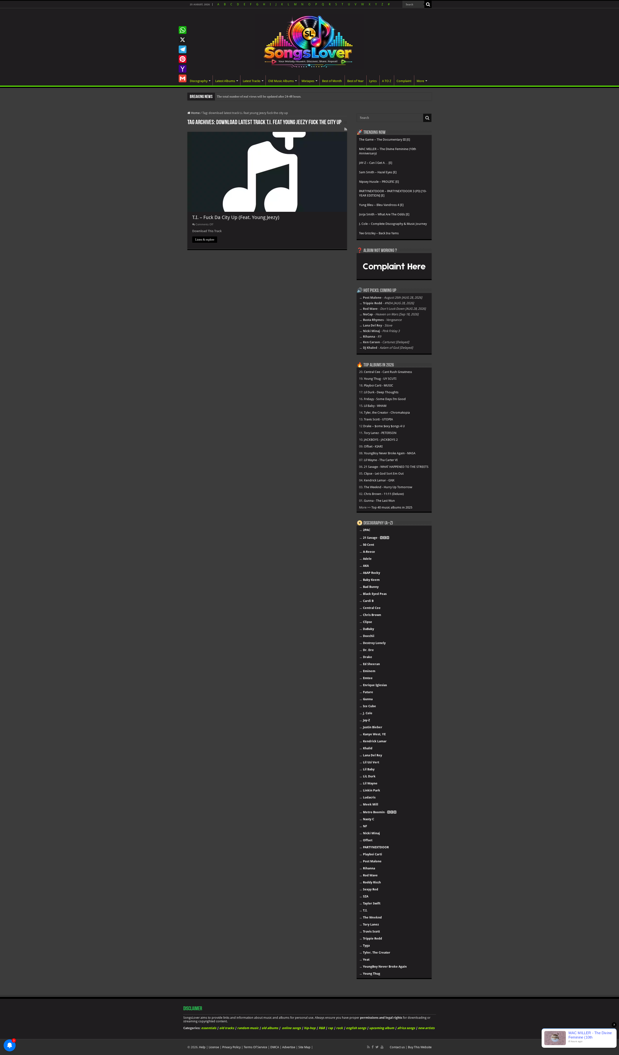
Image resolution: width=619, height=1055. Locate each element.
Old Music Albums (281, 81)
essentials (208, 1028)
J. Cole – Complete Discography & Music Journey (393, 224)
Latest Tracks (251, 81)
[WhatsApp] (182, 30)
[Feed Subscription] (345, 129)
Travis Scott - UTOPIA (378, 419)
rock (339, 1028)
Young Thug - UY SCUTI (380, 378)
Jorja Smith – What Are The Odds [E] (384, 214)
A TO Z (386, 81)
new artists (426, 1028)
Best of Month (332, 81)
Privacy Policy (231, 1047)
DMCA (274, 1047)
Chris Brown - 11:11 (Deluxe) (384, 494)
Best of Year (355, 81)
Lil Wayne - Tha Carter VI (381, 460)
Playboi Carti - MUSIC (378, 385)
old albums (270, 1028)
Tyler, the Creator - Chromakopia (387, 412)
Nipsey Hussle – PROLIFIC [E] (379, 181)
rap (330, 1028)
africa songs (406, 1028)
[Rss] (368, 1047)
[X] (182, 40)
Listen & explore (204, 239)
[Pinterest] (182, 59)
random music (247, 1028)
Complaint (404, 81)
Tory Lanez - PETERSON (380, 433)
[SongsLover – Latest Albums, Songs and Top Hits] (309, 40)
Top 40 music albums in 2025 (391, 507)
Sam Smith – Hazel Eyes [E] (378, 172)
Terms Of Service (255, 1047)
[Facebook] (372, 1047)
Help (202, 1047)
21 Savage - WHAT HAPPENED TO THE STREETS (396, 467)
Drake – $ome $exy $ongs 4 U (384, 426)
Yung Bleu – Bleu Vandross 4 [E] (381, 205)
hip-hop (310, 1028)
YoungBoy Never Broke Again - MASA (389, 453)
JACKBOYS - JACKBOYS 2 (381, 439)
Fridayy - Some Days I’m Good (385, 399)
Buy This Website (420, 1047)
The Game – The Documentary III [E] (384, 139)
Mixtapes (308, 81)
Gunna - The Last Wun (379, 500)
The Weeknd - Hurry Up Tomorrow (388, 487)
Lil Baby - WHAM (375, 406)
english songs (356, 1028)
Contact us (397, 1047)
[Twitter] (377, 1047)
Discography (198, 81)
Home (195, 113)
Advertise (288, 1047)
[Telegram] (182, 49)
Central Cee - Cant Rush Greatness (388, 372)
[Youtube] (382, 1047)
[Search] (428, 4)
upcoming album (381, 1028)
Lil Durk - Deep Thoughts (381, 392)
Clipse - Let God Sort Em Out (384, 473)
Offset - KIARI (373, 446)
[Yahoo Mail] (182, 69)
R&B (322, 1028)
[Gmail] (182, 78)
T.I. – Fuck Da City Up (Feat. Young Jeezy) (235, 217)
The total (223, 96)
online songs (291, 1028)
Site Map (304, 1047)
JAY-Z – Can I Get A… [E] (375, 163)
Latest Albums (225, 81)
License (214, 1047)
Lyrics (373, 81)
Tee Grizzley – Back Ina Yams (379, 233)
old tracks (226, 1028)
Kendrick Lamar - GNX (379, 480)
